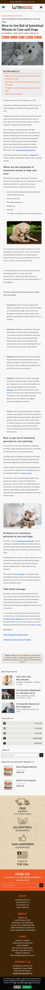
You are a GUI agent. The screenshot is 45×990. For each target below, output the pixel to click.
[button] (41, 7)
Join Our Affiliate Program (22, 930)
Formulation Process (22, 943)
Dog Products (22, 902)
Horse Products (22, 900)
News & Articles (15, 16)
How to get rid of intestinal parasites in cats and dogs (22, 83)
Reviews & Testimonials (22, 923)
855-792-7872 (29, 2)
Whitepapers (22, 945)
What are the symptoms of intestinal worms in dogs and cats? (22, 77)
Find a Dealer (23, 907)
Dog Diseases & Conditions (19, 660)
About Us (22, 918)
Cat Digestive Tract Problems (19, 655)
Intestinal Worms (35, 660)
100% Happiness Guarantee (22, 928)
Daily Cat (16, 657)
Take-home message (13, 94)
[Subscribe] (41, 755)
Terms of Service (22, 953)
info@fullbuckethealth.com (22, 973)
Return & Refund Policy (22, 950)
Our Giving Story (22, 920)
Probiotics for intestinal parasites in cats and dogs (23, 89)
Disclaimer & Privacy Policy (22, 955)
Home (4, 16)
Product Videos (22, 940)
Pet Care (22, 662)
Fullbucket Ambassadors (22, 925)
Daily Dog (23, 657)
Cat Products (22, 905)
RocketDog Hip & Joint (22, 948)
